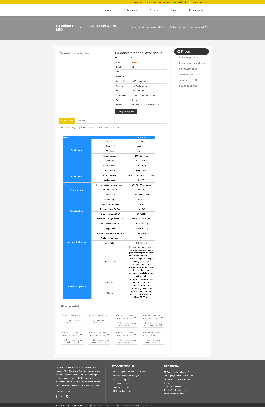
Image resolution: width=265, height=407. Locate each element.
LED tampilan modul (189, 86)
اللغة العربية (181, 2)
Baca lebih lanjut (63, 391)
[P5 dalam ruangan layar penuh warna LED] (126, 334)
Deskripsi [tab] (81, 121)
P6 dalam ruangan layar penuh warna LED (153, 341)
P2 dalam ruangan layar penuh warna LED (126, 324)
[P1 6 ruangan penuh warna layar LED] (72, 315)
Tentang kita (129, 10)
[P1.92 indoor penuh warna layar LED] (99, 315)
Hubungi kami (196, 10)
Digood (127, 405)
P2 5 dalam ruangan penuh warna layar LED (153, 324)
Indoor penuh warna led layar (154, 27)
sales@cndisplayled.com (177, 390)
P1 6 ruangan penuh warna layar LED (72, 321)
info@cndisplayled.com (174, 394)
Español (152, 2)
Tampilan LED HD (188, 80)
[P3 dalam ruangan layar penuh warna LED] (72, 334)
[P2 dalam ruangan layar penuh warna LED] (126, 317)
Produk (153, 10)
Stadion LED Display (189, 74)
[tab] (86, 127)
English (140, 2)
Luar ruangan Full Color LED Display (194, 57)
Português (166, 2)
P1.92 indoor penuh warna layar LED (99, 321)
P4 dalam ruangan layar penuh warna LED (99, 341)
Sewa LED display (188, 69)
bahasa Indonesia (200, 2)
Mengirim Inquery (126, 112)
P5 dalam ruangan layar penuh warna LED (126, 341)
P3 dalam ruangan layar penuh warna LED (72, 341)
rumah (108, 10)
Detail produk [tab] (67, 121)
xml (147, 405)
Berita (173, 10)
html (142, 405)
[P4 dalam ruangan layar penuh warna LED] (99, 334)
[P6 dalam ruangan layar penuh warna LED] (153, 334)
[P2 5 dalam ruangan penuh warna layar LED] (153, 317)
